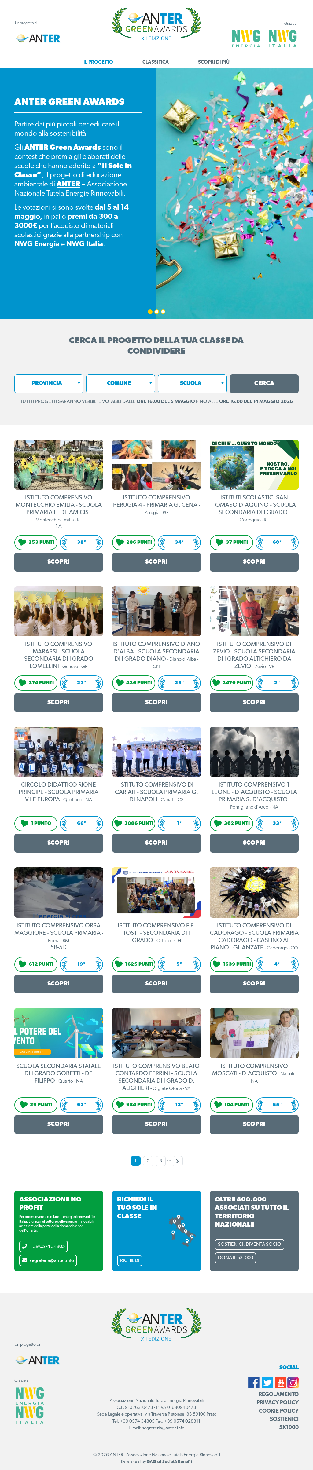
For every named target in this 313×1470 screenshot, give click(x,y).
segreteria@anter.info (52, 1260)
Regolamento (279, 1395)
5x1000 (289, 1428)
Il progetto (98, 62)
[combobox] (48, 383)
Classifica (155, 62)
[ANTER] (38, 38)
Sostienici (284, 1419)
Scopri (58, 562)
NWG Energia (37, 244)
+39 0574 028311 (182, 1421)
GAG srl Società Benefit (169, 1462)
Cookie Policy (279, 1411)
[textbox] (49, 383)
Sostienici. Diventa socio (249, 1244)
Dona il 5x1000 (235, 1258)
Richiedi (129, 1260)
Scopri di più (214, 62)
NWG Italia (84, 244)
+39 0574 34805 (47, 1246)
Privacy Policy (278, 1403)
